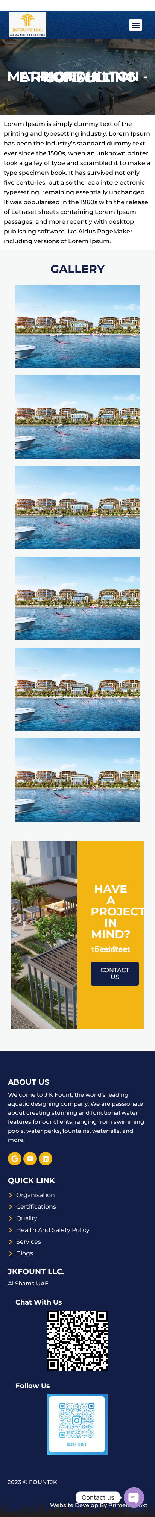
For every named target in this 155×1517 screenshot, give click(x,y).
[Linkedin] (45, 1158)
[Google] (14, 1158)
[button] (135, 25)
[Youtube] (30, 1158)
